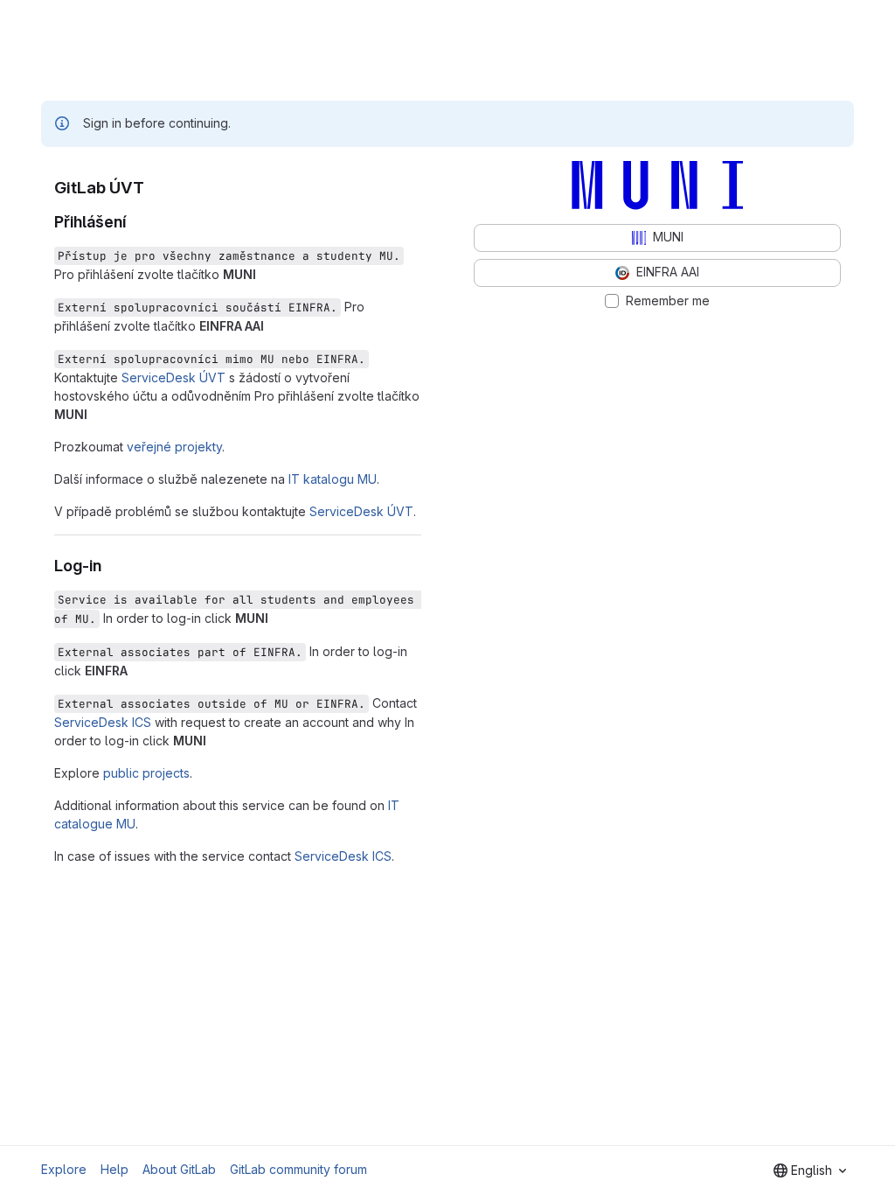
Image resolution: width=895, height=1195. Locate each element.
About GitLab (179, 1169)
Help (114, 1169)
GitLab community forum (298, 1169)
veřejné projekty (174, 446)
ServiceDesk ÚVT (173, 377)
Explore (64, 1169)
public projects (146, 772)
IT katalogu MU (332, 479)
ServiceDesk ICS (102, 722)
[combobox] (810, 1170)
